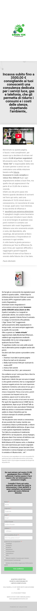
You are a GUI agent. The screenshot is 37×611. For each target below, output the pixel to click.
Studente (8, 547)
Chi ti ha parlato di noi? (11, 535)
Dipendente (9, 549)
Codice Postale (8, 521)
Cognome (7, 508)
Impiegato (9, 545)
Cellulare (7, 528)
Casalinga (9, 543)
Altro (7, 555)
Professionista (10, 551)
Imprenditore (9, 553)
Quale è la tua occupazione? (12, 541)
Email (6, 515)
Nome (6, 502)
